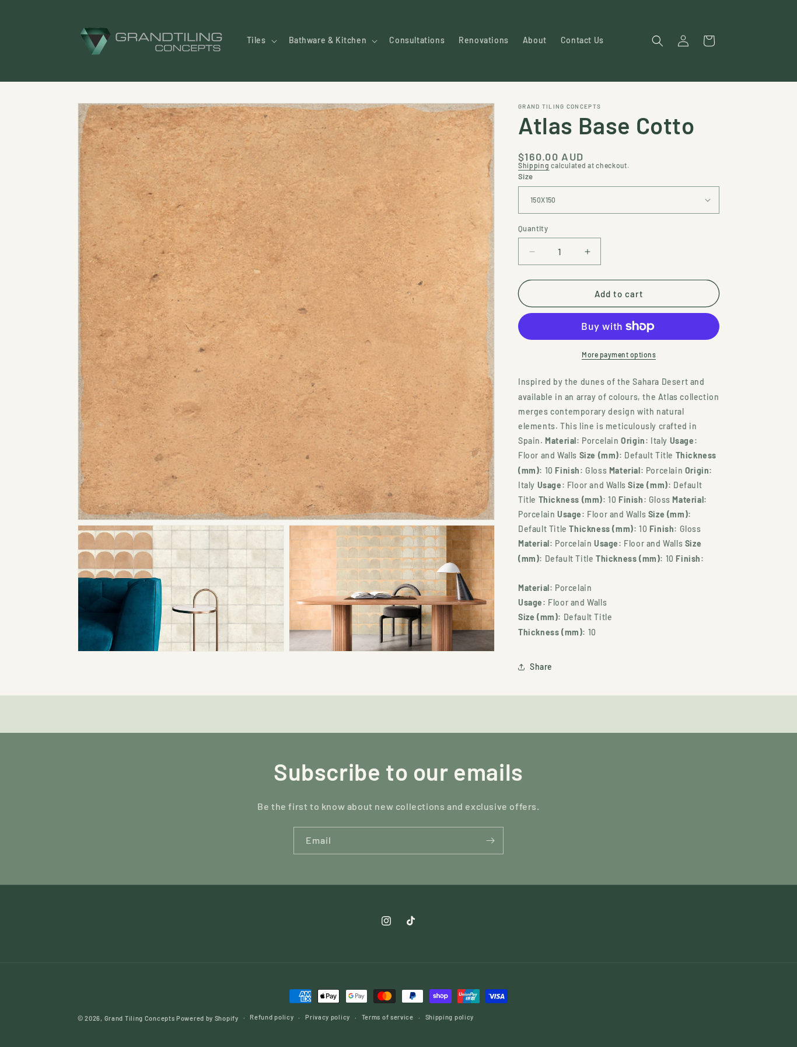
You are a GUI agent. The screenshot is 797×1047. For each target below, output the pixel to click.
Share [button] (541, 667)
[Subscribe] (490, 840)
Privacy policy (327, 1017)
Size (525, 176)
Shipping (534, 165)
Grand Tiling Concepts (140, 1018)
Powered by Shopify (207, 1018)
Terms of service (388, 1017)
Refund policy (271, 1017)
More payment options (619, 354)
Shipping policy (449, 1017)
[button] (261, 40)
